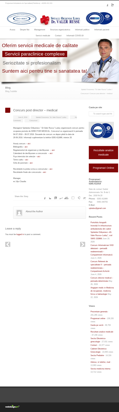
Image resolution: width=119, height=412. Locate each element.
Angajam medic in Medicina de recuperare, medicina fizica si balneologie (102, 291)
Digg (65, 196)
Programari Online (103, 167)
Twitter (48, 196)
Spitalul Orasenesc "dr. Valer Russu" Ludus (51, 117)
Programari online (98, 318)
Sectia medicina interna (100, 369)
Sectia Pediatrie (97, 355)
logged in (20, 234)
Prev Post (7, 244)
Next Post (82, 244)
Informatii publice (82, 30)
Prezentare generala (99, 312)
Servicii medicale (43, 36)
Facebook (105, 3)
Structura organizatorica (60, 30)
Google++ (77, 196)
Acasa (12, 30)
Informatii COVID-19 (74, 36)
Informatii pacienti (101, 30)
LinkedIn (54, 196)
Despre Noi (24, 30)
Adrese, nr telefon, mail (100, 362)
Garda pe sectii (97, 325)
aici (29, 144)
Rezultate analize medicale (103, 152)
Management (39, 30)
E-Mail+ (83, 196)
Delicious (71, 196)
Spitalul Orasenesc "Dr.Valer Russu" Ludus (96, 89)
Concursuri (85, 93)
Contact (58, 36)
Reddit (60, 196)
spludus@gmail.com (97, 208)
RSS (111, 3)
